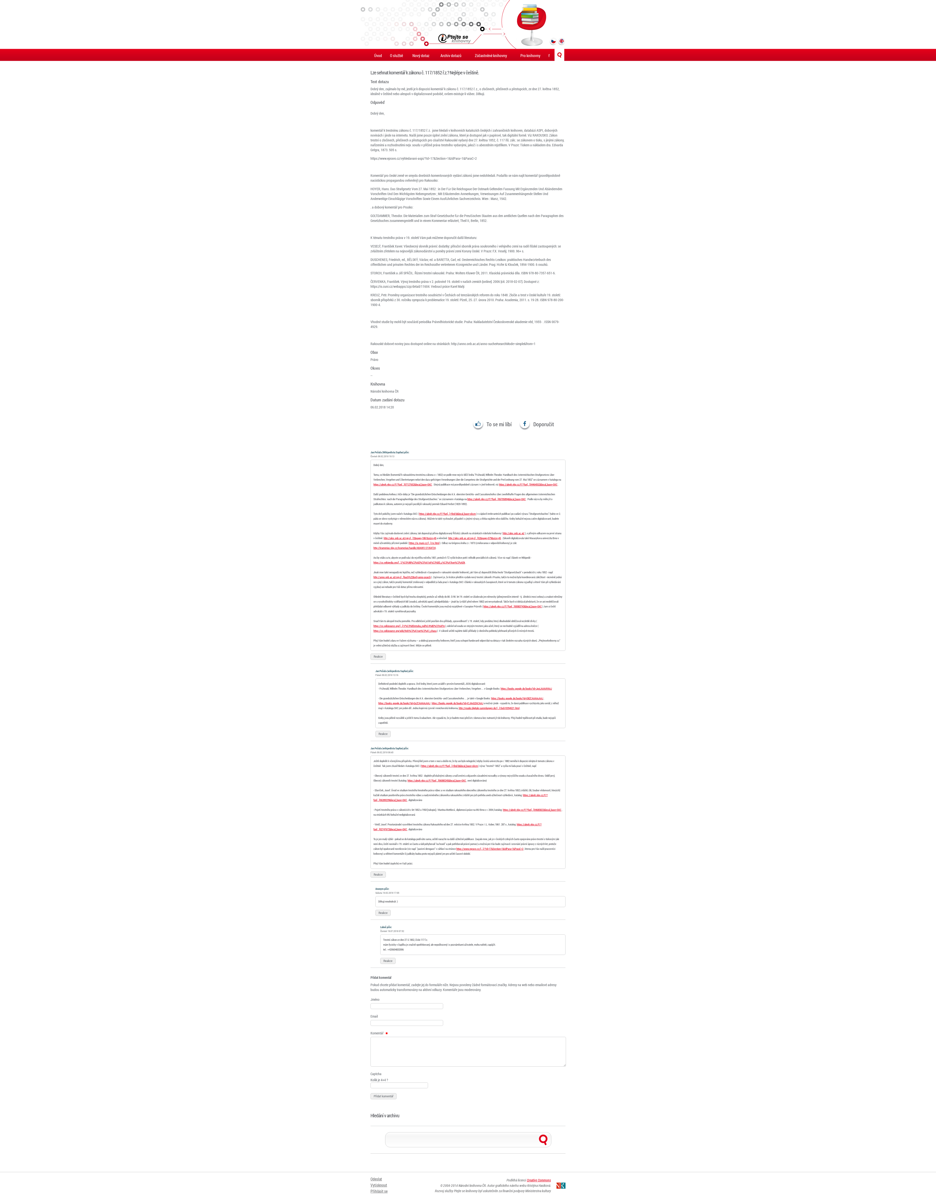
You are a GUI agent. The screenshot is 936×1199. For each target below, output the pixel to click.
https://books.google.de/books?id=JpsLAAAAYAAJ (526, 688)
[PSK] (468, 24)
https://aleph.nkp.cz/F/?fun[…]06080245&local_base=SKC (437, 780)
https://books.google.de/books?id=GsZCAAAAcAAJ (404, 703)
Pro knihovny (530, 55)
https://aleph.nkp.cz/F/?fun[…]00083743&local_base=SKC (512, 606)
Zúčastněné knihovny (491, 55)
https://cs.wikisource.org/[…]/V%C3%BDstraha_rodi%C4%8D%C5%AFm (409, 626)
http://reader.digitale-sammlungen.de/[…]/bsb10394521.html (489, 708)
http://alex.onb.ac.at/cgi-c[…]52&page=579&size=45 (474, 538)
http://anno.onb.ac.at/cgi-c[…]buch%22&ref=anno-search (402, 577)
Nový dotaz (420, 55)
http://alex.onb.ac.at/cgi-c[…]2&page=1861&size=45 (410, 538)
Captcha (375, 1073)
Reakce (378, 656)
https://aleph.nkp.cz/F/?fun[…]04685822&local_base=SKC (532, 810)
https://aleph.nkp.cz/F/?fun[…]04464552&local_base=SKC (528, 484)
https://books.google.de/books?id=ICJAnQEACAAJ (457, 703)
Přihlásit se (379, 1191)
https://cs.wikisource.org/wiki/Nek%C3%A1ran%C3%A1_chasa (405, 631)
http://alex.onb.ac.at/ (514, 533)
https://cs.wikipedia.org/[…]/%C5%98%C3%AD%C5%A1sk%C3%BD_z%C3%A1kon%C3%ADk (419, 562)
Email (374, 1016)
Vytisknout (378, 1185)
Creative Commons (539, 1180)
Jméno (375, 999)
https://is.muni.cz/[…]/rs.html (424, 543)
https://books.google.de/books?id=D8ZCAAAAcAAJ (517, 698)
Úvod (378, 55)
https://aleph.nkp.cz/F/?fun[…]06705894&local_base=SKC (496, 499)
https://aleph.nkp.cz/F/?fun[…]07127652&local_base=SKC (402, 484)
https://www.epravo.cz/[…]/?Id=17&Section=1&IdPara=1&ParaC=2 (489, 849)
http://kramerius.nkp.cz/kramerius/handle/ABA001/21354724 (404, 548)
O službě (396, 55)
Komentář (377, 1033)
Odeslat (376, 1178)
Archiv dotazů (450, 55)
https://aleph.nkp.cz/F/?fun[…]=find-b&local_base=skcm (447, 513)
